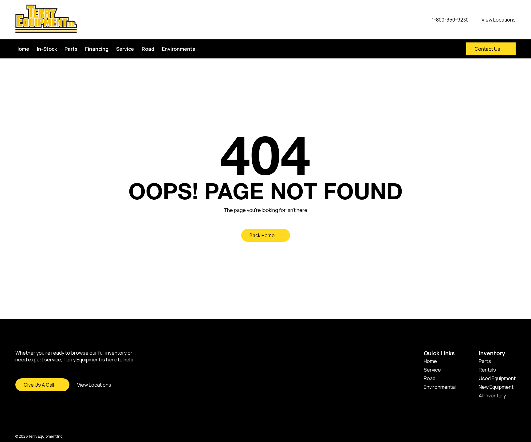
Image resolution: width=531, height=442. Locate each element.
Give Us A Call (39, 384)
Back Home (262, 235)
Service (125, 49)
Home (22, 49)
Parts (71, 49)
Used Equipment (497, 378)
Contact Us (487, 49)
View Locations (94, 384)
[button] (449, 49)
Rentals (487, 369)
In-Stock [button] (47, 49)
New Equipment (496, 387)
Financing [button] (96, 49)
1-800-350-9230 (450, 19)
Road (148, 49)
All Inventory (492, 395)
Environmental (179, 49)
